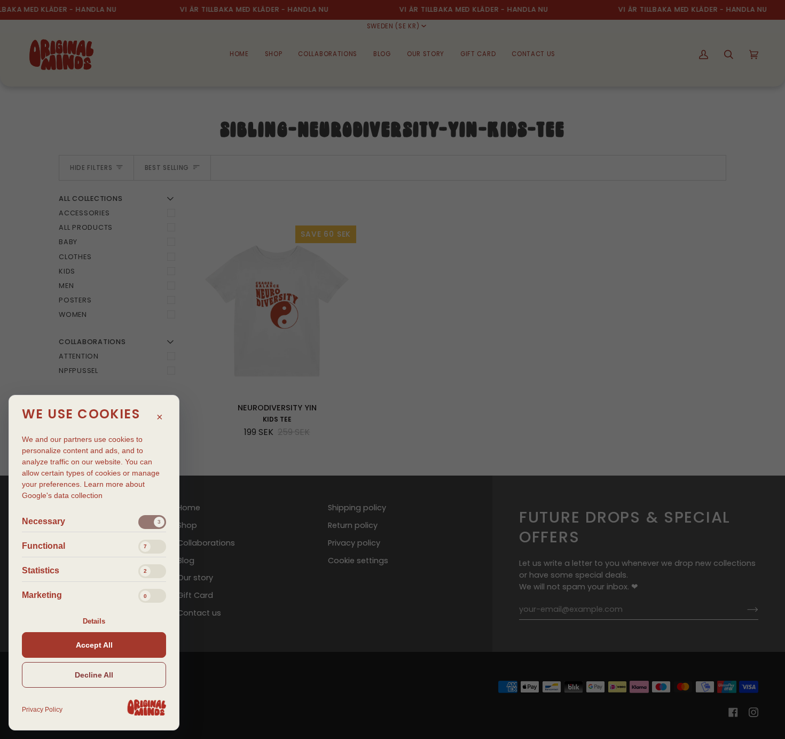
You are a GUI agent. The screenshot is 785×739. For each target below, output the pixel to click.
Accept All (94, 645)
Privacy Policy (42, 709)
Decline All (94, 675)
